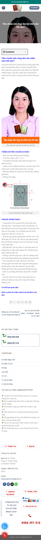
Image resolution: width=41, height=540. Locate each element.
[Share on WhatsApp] (11, 302)
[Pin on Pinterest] (26, 302)
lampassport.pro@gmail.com (11, 479)
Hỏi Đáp (4, 368)
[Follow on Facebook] (4, 484)
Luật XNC (5, 372)
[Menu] (3, 8)
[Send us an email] (12, 484)
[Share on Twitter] (18, 302)
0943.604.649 (13, 337)
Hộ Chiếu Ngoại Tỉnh (8, 360)
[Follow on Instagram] (8, 484)
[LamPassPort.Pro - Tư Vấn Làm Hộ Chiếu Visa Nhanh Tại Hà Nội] (17, 8)
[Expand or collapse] (25, 52)
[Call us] (16, 484)
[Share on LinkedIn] (30, 302)
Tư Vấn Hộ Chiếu (7, 384)
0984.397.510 (13, 468)
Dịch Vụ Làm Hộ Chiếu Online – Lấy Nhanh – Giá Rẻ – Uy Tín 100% (30, 313)
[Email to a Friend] (22, 302)
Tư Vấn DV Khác (7, 380)
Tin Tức (4, 376)
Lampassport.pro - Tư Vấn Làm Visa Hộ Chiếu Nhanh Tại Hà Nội (12, 508)
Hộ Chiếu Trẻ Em (7, 364)
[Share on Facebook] (15, 302)
